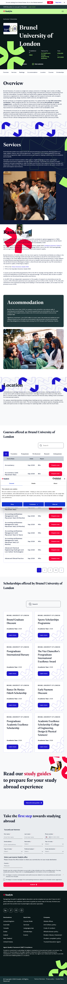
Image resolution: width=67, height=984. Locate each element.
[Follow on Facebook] (11, 910)
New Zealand (7, 938)
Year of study (49, 841)
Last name (28, 834)
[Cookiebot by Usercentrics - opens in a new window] (54, 479)
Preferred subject (30, 849)
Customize (32, 504)
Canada (6, 928)
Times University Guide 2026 (20, 267)
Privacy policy (50, 979)
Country (6, 863)
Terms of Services (39, 979)
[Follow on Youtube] (16, 910)
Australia (6, 925)
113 (56, 570)
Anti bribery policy (50, 925)
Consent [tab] (11, 483)
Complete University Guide (52, 245)
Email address (8, 841)
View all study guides (33, 803)
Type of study (8, 849)
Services (26, 925)
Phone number (49, 834)
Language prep (28, 928)
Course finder (28, 921)
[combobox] (47, 837)
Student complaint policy (52, 938)
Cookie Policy (60, 979)
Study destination (50, 849)
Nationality (28, 841)
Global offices (48, 921)
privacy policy (29, 872)
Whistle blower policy (51, 932)
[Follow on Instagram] (22, 910)
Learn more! (31, 7)
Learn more (12, 635)
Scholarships (27, 932)
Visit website (39, 64)
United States (8, 942)
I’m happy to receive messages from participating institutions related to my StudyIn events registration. (34, 879)
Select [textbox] (27, 844)
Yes (50, 2)
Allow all (54, 504)
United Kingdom (8, 921)
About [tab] (55, 483)
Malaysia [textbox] (6, 866)
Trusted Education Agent (52, 942)
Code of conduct (49, 928)
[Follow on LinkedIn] (5, 910)
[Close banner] (64, 478)
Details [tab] (34, 483)
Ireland (5, 935)
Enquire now (55, 465)
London (24, 64)
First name (7, 834)
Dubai (5, 932)
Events (25, 935)
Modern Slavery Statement (53, 935)
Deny (12, 504)
